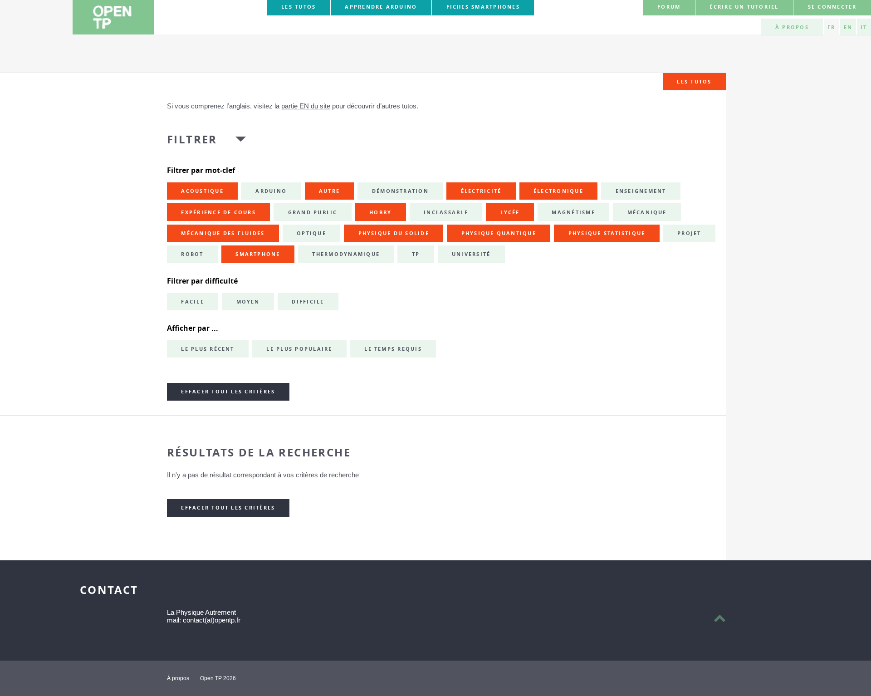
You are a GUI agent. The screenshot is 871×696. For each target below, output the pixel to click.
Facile (192, 301)
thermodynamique (346, 254)
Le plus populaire (299, 349)
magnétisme (573, 212)
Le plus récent (207, 349)
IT (864, 27)
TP (416, 254)
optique (311, 233)
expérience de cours (218, 212)
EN (848, 27)
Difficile (308, 301)
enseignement (641, 191)
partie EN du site (305, 106)
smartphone (257, 254)
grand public (313, 212)
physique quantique (498, 233)
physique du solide (393, 233)
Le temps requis (393, 349)
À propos (792, 27)
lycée (510, 212)
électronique (558, 191)
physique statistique (607, 233)
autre (329, 191)
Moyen (248, 301)
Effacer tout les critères (228, 391)
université (471, 254)
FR (831, 27)
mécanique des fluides (222, 233)
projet (689, 233)
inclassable (446, 212)
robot (192, 254)
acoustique (202, 191)
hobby (380, 212)
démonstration (400, 191)
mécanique (647, 212)
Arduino (271, 191)
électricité (481, 191)
